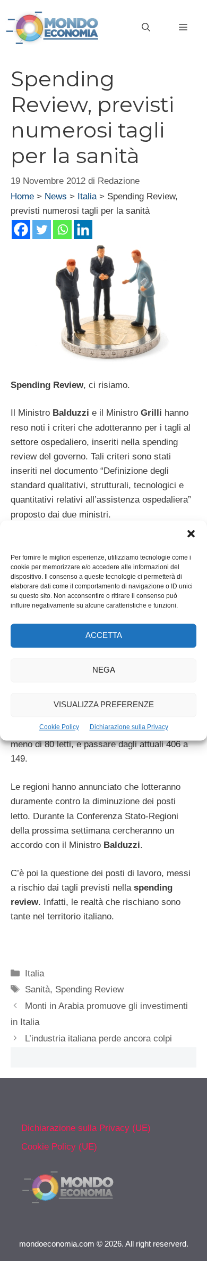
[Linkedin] (83, 229)
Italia (87, 196)
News (56, 196)
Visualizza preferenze (104, 704)
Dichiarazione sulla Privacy (129, 727)
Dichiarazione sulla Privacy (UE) (86, 1128)
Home (22, 196)
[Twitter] (41, 229)
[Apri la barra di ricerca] (146, 27)
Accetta (103, 635)
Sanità (37, 989)
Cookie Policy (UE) (59, 1147)
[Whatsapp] (62, 229)
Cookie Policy (59, 727)
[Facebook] (21, 229)
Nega (103, 670)
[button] (191, 535)
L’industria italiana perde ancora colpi (98, 1038)
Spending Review (89, 989)
